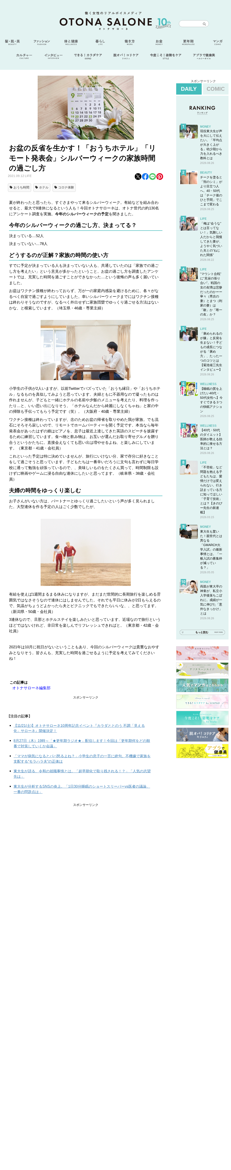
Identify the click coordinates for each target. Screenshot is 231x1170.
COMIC (216, 89)
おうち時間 (21, 187)
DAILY (189, 89)
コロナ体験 (66, 187)
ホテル (44, 187)
